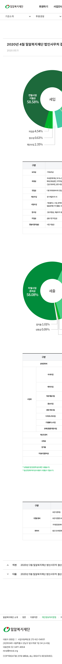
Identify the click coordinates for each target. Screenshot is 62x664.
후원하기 (43, 6)
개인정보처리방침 (49, 617)
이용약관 (33, 617)
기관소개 (9, 16)
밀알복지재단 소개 (10, 617)
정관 (24, 617)
